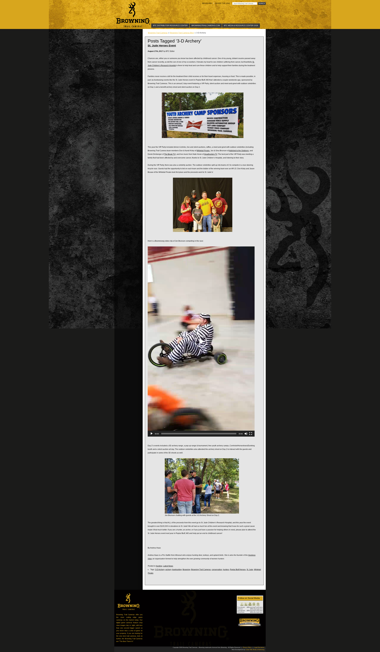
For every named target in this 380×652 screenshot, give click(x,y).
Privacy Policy (247, 647)
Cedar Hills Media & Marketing (255, 649)
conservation (217, 570)
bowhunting (177, 570)
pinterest (258, 604)
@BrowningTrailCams (255, 607)
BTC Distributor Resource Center (170, 26)
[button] (201, 341)
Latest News (168, 566)
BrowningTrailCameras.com (205, 26)
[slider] (198, 433)
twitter (246, 604)
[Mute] (245, 433)
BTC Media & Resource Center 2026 (241, 26)
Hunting (159, 566)
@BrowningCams (256, 609)
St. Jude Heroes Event (162, 45)
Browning (186, 570)
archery (168, 570)
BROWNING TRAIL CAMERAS (129, 601)
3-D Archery (159, 570)
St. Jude (250, 570)
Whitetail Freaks (203, 151)
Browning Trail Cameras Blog (182, 33)
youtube (250, 604)
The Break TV (169, 154)
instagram (254, 604)
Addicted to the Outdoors (239, 151)
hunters (226, 570)
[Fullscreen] (250, 433)
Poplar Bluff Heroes (238, 570)
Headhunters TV (210, 154)
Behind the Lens (222, 3)
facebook (242, 604)
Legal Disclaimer (259, 647)
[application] (201, 341)
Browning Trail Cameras (133, 14)
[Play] (151, 433)
